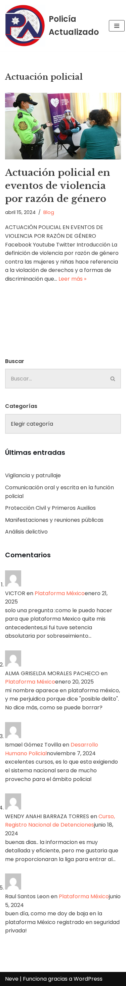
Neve (11, 979)
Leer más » (72, 279)
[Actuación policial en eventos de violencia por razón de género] (63, 126)
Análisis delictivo (26, 532)
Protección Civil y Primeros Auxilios (50, 508)
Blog (48, 212)
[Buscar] (113, 379)
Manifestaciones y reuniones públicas (54, 520)
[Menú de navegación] (117, 25)
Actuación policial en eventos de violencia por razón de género (57, 186)
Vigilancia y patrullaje (33, 475)
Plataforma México (60, 593)
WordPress (88, 979)
